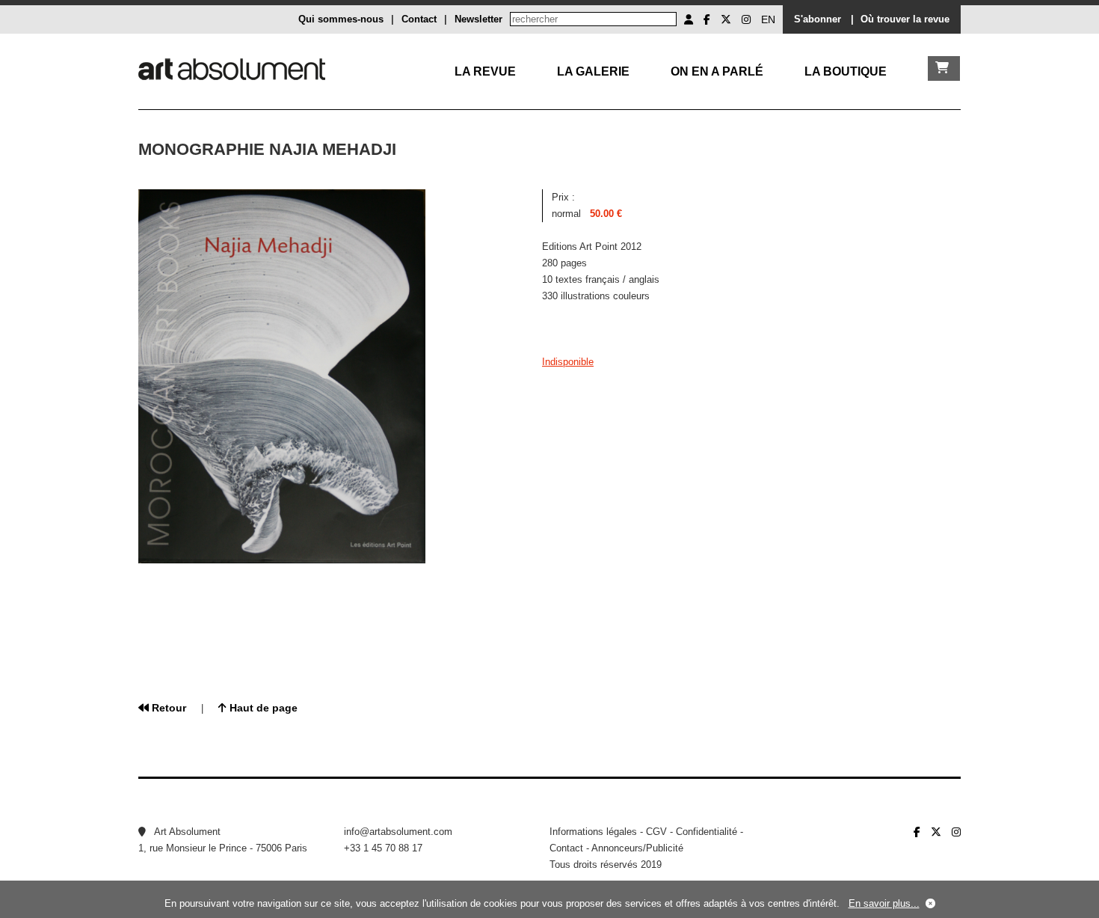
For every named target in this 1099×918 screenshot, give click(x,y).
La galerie (593, 71)
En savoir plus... (884, 903)
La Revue (485, 71)
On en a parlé (717, 71)
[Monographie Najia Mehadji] (281, 560)
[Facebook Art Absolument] (707, 19)
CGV (656, 831)
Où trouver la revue (905, 19)
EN (768, 19)
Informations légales (593, 831)
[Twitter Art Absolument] (726, 19)
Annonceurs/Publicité (637, 848)
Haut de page (262, 708)
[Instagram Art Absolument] (746, 19)
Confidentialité (706, 831)
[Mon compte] (688, 19)
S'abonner (817, 19)
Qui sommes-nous (341, 19)
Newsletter (478, 19)
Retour (167, 708)
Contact (419, 19)
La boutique (845, 71)
